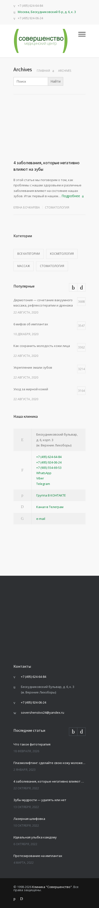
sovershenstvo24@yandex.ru (42, 712)
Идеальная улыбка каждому (35, 837)
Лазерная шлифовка (29, 819)
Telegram (43, 484)
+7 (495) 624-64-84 (30, 6)
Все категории (28, 254)
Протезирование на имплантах (37, 856)
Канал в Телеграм (49, 507)
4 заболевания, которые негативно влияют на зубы (49, 781)
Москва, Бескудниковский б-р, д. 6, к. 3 (47, 12)
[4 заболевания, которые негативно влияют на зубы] (49, 136)
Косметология (62, 254)
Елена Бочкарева (26, 207)
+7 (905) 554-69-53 (49, 467)
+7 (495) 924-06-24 (30, 18)
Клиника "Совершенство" (52, 887)
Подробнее (71, 196)
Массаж (23, 266)
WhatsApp (43, 473)
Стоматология (57, 207)
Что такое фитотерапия (31, 744)
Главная (43, 71)
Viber (40, 478)
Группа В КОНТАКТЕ (51, 495)
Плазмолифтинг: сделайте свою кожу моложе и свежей (49, 763)
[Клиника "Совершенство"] (45, 41)
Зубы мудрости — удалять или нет (39, 800)
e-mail (40, 518)
